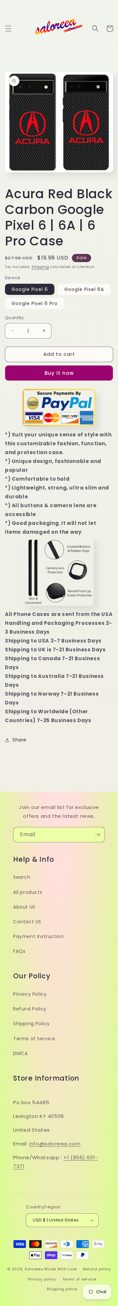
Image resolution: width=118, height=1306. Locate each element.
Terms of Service (34, 1038)
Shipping (40, 266)
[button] (8, 28)
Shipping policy (62, 1289)
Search (21, 877)
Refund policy (97, 1269)
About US (24, 907)
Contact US (27, 921)
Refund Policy (30, 1009)
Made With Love (60, 1269)
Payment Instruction (38, 936)
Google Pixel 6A (84, 289)
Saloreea (34, 1269)
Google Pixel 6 (29, 289)
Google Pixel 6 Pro (34, 303)
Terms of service (79, 1279)
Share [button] (19, 740)
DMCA (20, 1053)
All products (27, 892)
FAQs (19, 951)
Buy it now (59, 373)
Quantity (14, 318)
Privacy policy (42, 1279)
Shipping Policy (31, 1023)
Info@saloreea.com (54, 1143)
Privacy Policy (30, 994)
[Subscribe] (97, 834)
